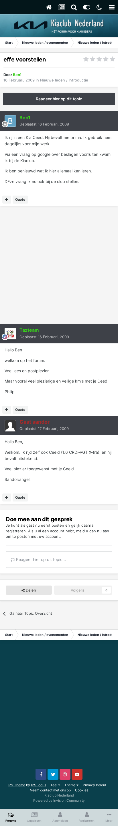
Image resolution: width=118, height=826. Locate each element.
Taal (54, 785)
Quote (20, 199)
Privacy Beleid (94, 785)
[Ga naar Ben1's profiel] (10, 121)
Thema (70, 785)
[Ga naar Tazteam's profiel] (10, 333)
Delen (30, 590)
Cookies (81, 790)
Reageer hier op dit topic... (40, 559)
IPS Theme (16, 785)
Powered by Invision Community (59, 800)
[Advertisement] (59, 265)
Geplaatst (44, 124)
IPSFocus (38, 785)
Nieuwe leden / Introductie (64, 80)
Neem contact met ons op (50, 790)
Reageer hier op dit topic (59, 98)
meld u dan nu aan (92, 531)
